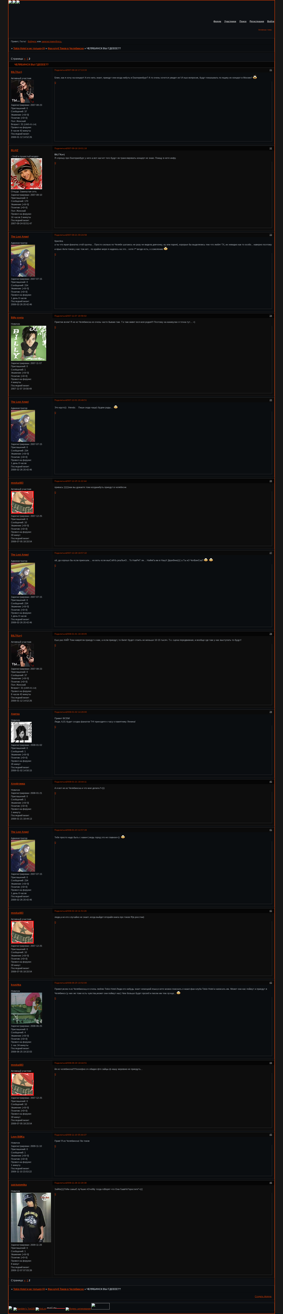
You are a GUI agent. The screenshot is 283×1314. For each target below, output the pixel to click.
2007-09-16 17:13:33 (76, 70)
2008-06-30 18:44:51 (76, 1063)
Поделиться (60, 70)
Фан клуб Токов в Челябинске (66, 48)
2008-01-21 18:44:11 (76, 782)
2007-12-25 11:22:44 (76, 481)
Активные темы (265, 30)
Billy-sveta (17, 317)
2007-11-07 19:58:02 (76, 316)
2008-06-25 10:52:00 (76, 983)
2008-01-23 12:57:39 (76, 830)
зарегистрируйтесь (51, 41)
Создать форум (263, 1296)
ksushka (16, 984)
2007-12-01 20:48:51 (76, 400)
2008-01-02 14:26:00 (76, 712)
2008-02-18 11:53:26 (76, 911)
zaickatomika (19, 1184)
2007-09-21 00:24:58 (76, 235)
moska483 (17, 482)
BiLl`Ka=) (16, 72)
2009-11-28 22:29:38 (76, 1183)
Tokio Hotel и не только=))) (29, 48)
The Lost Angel (20, 236)
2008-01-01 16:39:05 (76, 634)
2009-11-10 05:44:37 (76, 1135)
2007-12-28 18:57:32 (76, 553)
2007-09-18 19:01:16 (76, 148)
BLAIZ (14, 150)
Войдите (32, 41)
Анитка (15, 713)
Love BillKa (17, 1136)
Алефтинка (18, 783)
